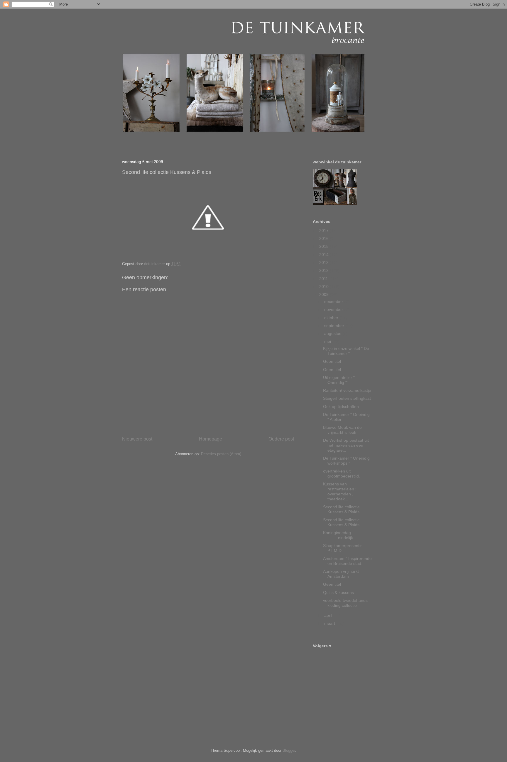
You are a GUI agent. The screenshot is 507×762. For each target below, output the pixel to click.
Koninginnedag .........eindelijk (338, 535)
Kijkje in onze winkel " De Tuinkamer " (346, 351)
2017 (324, 230)
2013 (324, 262)
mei (328, 341)
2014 (324, 254)
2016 (324, 238)
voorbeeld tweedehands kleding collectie (345, 603)
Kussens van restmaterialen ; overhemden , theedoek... (339, 491)
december (334, 301)
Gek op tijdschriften (341, 406)
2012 (324, 270)
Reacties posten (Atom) (221, 454)
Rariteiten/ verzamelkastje (347, 390)
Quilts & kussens (338, 592)
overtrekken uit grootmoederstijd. (341, 473)
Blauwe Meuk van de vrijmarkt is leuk (342, 430)
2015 (324, 246)
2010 (324, 286)
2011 (324, 278)
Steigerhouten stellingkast (347, 398)
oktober (331, 317)
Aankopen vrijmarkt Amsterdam (341, 574)
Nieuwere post (137, 438)
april (328, 615)
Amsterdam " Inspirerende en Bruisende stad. (347, 561)
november (334, 309)
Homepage (210, 438)
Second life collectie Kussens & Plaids (341, 509)
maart (330, 623)
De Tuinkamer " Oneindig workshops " (346, 460)
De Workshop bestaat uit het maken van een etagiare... (346, 445)
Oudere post (281, 438)
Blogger (289, 750)
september (334, 325)
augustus (333, 333)
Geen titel (332, 361)
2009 (324, 294)
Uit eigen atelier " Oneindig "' (339, 380)
